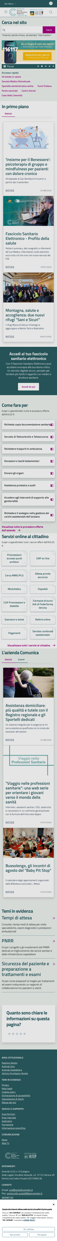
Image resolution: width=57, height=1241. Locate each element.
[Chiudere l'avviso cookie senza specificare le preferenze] (53, 1204)
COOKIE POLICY (29, 1220)
